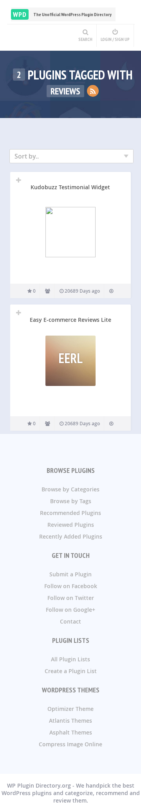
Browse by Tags (70, 501)
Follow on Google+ (70, 609)
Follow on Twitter (70, 598)
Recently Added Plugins (70, 536)
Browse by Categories (70, 489)
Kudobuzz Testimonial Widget (70, 187)
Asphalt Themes (70, 732)
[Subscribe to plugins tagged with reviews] (93, 91)
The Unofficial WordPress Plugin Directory (62, 14)
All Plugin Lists (70, 659)
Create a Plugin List (71, 671)
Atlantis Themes (70, 720)
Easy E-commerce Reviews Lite (70, 319)
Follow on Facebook (70, 586)
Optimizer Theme (70, 708)
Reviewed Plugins (70, 524)
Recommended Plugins (70, 513)
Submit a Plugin (70, 574)
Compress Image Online (70, 744)
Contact (70, 621)
